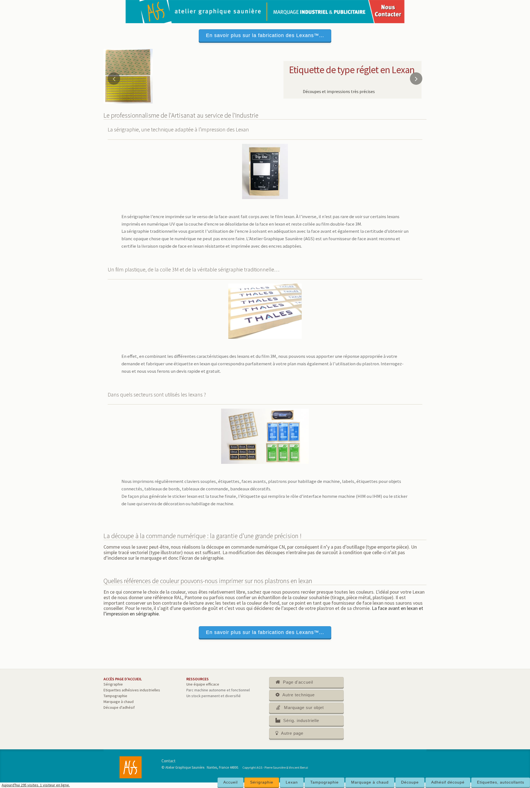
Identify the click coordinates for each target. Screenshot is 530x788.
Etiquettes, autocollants (500, 782)
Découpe (410, 782)
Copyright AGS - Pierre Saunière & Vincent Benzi (275, 767)
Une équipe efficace (202, 684)
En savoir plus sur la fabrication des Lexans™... (265, 35)
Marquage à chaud (370, 782)
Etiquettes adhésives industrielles (132, 689)
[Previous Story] (114, 78)
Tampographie (324, 782)
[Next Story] (416, 78)
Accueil (230, 782)
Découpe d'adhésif (119, 707)
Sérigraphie (261, 782)
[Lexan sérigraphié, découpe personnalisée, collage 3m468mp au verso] (128, 75)
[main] (265, 415)
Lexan (292, 782)
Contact (168, 760)
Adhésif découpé (448, 782)
